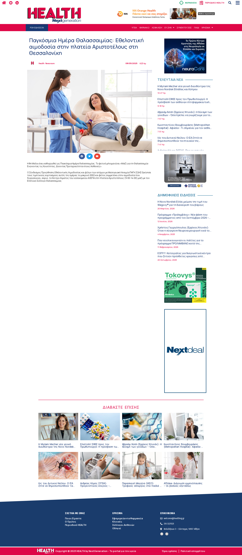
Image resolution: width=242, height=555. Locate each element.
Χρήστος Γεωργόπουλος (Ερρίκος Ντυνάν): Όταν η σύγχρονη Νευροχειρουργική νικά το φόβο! (184, 230)
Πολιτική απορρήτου (193, 551)
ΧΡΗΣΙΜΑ (206, 27)
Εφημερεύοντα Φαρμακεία (127, 518)
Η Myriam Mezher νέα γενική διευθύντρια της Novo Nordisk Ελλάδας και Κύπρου (184, 88)
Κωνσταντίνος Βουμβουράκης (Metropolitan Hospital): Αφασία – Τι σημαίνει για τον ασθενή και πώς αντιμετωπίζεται (185, 128)
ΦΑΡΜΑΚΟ (144, 27)
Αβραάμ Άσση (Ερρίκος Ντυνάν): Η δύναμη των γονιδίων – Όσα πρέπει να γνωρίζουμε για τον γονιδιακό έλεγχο (185, 115)
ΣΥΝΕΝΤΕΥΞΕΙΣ (184, 27)
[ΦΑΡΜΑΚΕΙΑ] (181, 3)
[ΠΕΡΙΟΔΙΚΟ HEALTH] (201, 3)
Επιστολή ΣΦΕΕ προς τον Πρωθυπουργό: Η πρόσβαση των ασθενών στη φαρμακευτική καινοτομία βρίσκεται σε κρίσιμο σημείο (183, 102)
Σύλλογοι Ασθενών (123, 525)
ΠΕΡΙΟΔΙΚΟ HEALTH (214, 2)
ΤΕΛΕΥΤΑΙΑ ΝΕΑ (170, 79)
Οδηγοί (116, 528)
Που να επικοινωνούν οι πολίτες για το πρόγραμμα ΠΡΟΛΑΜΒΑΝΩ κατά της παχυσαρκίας (180, 243)
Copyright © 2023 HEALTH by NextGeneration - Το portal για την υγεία (95, 551)
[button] (230, 3)
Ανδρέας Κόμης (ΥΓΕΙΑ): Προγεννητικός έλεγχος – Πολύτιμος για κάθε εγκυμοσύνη (99, 486)
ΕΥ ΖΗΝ (168, 27)
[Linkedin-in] (17, 2)
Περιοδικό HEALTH (75, 525)
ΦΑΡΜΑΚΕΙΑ (191, 2)
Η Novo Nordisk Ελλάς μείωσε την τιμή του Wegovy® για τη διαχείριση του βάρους (182, 203)
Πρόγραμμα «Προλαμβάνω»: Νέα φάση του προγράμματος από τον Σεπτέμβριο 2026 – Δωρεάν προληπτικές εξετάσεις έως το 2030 (184, 217)
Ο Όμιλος (70, 521)
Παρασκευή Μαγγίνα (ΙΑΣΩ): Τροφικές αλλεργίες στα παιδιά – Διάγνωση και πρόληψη (141, 486)
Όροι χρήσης (169, 551)
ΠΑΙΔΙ (196, 27)
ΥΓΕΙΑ (134, 27)
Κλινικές (117, 521)
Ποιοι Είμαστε (73, 518)
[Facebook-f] (10, 2)
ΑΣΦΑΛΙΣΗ (157, 27)
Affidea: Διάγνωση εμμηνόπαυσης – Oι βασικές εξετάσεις (183, 485)
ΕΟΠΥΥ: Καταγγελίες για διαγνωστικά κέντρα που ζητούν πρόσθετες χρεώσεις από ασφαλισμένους (184, 256)
